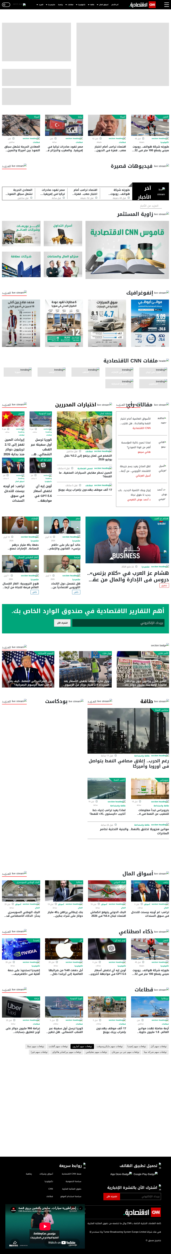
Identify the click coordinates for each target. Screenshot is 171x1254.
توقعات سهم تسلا (35, 1046)
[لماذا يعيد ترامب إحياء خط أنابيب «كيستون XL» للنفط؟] (107, 788)
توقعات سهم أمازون (82, 1046)
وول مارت (106, 653)
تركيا (80, 117)
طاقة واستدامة (142, 756)
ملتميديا (146, 567)
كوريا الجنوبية (45, 413)
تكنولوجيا (81, 4)
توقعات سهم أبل (159, 1046)
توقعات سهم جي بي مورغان (125, 1052)
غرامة (36, 998)
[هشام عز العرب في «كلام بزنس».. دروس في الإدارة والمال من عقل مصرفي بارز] (127, 540)
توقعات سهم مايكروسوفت (110, 1046)
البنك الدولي (119, 882)
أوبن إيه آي (45, 459)
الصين (165, 117)
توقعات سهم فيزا (39, 1052)
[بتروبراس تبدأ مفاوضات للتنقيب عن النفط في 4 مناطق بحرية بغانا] (150, 788)
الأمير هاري (163, 653)
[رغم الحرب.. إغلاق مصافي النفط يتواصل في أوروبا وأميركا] (128, 731)
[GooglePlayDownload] (145, 1174)
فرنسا (77, 557)
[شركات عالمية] (21, 264)
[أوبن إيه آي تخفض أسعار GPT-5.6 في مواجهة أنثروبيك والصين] (41, 465)
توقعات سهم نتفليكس (96, 1052)
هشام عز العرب (161, 518)
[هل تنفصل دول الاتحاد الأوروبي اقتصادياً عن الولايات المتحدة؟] (62, 563)
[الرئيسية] (142, 4)
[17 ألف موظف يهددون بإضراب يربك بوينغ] (107, 1007)
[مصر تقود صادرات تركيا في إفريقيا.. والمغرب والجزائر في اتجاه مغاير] (64, 125)
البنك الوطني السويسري (28, 882)
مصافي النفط (161, 710)
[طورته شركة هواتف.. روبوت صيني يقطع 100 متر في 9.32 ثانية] (150, 125)
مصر (78, 518)
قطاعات (70, 4)
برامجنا (60, 4)
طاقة (92, 4)
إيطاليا (79, 882)
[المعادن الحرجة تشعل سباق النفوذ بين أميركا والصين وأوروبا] (21, 125)
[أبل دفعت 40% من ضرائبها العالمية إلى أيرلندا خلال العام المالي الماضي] (64, 948)
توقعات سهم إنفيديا (136, 1046)
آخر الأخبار (114, 4)
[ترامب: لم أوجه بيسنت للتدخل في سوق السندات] (13, 465)
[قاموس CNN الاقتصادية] (127, 250)
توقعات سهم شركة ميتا (155, 1052)
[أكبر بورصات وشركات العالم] (21, 233)
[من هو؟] (63, 264)
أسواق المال (103, 4)
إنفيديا (36, 940)
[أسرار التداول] (63, 233)
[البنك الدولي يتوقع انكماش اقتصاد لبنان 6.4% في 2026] (107, 891)
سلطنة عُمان (105, 413)
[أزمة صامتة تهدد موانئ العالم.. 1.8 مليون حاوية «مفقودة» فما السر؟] (150, 1007)
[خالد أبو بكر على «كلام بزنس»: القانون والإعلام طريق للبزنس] (62, 525)
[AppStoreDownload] (121, 1174)
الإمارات (34, 518)
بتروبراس (164, 780)
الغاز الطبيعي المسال (28, 557)
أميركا (122, 117)
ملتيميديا (51, 4)
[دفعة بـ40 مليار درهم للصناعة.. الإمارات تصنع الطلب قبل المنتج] (20, 525)
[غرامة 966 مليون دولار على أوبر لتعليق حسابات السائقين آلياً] (21, 1007)
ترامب (21, 459)
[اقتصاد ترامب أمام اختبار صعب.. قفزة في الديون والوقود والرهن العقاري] (107, 125)
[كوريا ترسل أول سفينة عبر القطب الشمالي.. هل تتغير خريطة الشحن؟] (41, 419)
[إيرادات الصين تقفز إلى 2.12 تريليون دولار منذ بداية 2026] (13, 419)
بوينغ (123, 998)
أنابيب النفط (119, 780)
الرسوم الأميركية (46, 653)
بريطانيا (164, 998)
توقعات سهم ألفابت (58, 1046)
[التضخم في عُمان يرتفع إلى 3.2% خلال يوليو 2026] (84, 430)
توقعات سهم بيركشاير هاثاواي (66, 1052)
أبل (80, 940)
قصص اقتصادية (85, 468)
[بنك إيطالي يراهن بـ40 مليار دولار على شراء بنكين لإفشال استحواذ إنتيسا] (64, 891)
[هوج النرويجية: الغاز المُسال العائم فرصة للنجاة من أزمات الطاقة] (20, 563)
